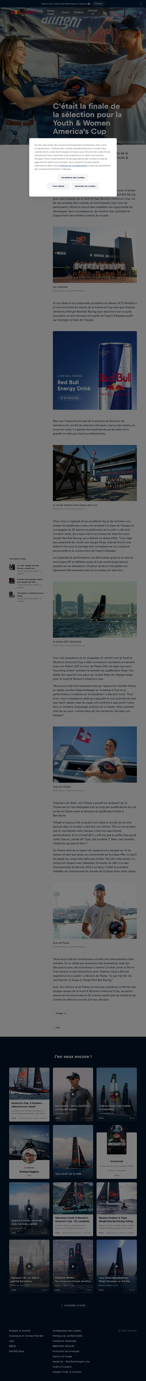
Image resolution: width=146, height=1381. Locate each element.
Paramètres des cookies (73, 178)
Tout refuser (58, 186)
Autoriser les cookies (85, 186)
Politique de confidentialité (73, 165)
